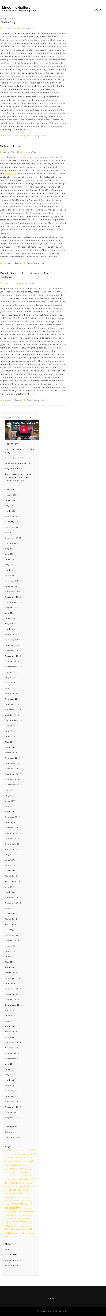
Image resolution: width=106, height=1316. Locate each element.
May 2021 (10, 565)
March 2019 (11, 694)
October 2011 (12, 1053)
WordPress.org (12, 1265)
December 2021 (13, 538)
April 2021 (10, 570)
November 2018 (13, 710)
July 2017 (10, 796)
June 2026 (10, 500)
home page (29, 1186)
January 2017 (12, 822)
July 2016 (10, 855)
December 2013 (13, 935)
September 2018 (13, 720)
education (21, 1165)
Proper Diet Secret (14, 458)
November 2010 (13, 1107)
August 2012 (11, 1010)
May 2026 (10, 506)
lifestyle (15, 1197)
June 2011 (10, 1069)
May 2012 (10, 1021)
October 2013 (12, 941)
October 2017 (12, 779)
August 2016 (11, 849)
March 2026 (11, 516)
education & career (19, 1168)
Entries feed (11, 1255)
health (19, 1183)
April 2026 (10, 511)
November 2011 (13, 1048)
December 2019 (13, 651)
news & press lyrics (19, 1206)
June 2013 (10, 957)
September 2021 (13, 543)
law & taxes (29, 1193)
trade (8, 1225)
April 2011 (10, 1080)
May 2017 (10, 806)
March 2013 (11, 973)
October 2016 (12, 838)
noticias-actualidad (25, 1211)
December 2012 (13, 989)
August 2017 (11, 790)
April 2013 (10, 967)
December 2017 (13, 769)
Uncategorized (12, 1137)
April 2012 (10, 1026)
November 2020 (13, 597)
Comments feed (13, 1260)
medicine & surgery (23, 1200)
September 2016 (13, 844)
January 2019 (12, 704)
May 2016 (10, 865)
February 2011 (12, 1091)
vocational (23, 1233)
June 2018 (10, 737)
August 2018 (11, 726)
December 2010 (13, 1102)
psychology (20, 1215)
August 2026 (11, 495)
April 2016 (10, 871)
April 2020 (10, 629)
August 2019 (11, 672)
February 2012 (12, 1037)
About (97, 10)
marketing (10, 1200)
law (23, 1193)
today (29, 1222)
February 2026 (12, 522)
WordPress (64, 1311)
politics (9, 1215)
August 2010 (11, 1118)
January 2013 (12, 983)
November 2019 (13, 656)
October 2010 (12, 1112)
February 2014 (12, 924)
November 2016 (13, 833)
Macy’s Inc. (11, 174)
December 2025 (13, 527)
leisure (8, 1197)
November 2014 (13, 903)
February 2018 (12, 758)
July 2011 (10, 1064)
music (8, 1204)
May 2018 (10, 742)
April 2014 (10, 914)
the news (20, 1222)
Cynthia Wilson (27, 28)
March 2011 (11, 1086)
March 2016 (11, 876)
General (18, 136)
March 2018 (11, 753)
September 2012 (13, 1005)
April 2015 (10, 892)
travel (10, 1229)
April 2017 (10, 812)
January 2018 (12, 763)
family (8, 1172)
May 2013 (10, 962)
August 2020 (11, 608)
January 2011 (12, 1096)
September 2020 (13, 602)
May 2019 (10, 688)
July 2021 (10, 554)
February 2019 (12, 699)
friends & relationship (13, 1176)
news (15, 1204)
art (33, 1150)
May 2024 (10, 532)
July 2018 (10, 731)
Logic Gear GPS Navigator (18, 463)
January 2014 (12, 930)
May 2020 (10, 624)
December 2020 (13, 592)
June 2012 (10, 1016)
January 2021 (12, 586)
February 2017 (12, 817)
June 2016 (10, 860)
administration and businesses (17, 1151)
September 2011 (13, 1059)
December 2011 (13, 1043)
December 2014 (13, 898)
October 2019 (12, 661)
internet (10, 1189)
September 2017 (13, 785)
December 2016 (13, 828)
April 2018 (10, 747)
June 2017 (10, 801)
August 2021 (11, 549)
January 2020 (12, 645)
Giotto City (8, 22)
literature (24, 1197)
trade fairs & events (21, 1226)
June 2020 (10, 618)
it (20, 1193)
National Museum (12, 146)
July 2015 (10, 887)
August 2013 (11, 946)
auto (7, 1154)
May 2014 (10, 908)
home (20, 1186)
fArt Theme (42, 1311)
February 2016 (12, 881)
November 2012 (13, 994)
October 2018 (12, 715)
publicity (42, 136)
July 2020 (10, 613)
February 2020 (12, 640)
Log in (8, 1249)
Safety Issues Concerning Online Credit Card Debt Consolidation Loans (18, 477)
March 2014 (11, 919)
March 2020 (11, 635)
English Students (13, 469)
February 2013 (12, 978)
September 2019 (13, 667)
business (15, 1154)
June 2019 (10, 683)
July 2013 (10, 951)
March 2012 (11, 1032)
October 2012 (12, 1000)
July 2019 (10, 678)
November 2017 (13, 774)
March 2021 (11, 575)
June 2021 (10, 559)
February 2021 (12, 581)
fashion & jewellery (21, 1172)
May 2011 (10, 1075)
